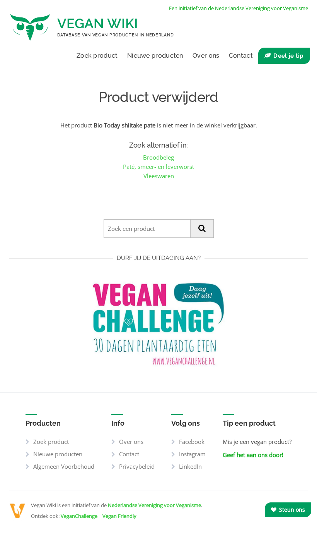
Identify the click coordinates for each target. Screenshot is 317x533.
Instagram (192, 454)
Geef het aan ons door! (253, 455)
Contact (241, 55)
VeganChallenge (79, 515)
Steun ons (291, 509)
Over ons (206, 55)
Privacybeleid (137, 466)
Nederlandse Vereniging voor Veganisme (154, 505)
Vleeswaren (158, 176)
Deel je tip (288, 55)
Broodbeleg (158, 157)
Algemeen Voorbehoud (63, 466)
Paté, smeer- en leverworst (158, 166)
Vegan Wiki (97, 23)
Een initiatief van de (238, 8)
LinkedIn (190, 466)
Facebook (192, 441)
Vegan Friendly (119, 515)
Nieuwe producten (155, 55)
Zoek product (97, 55)
